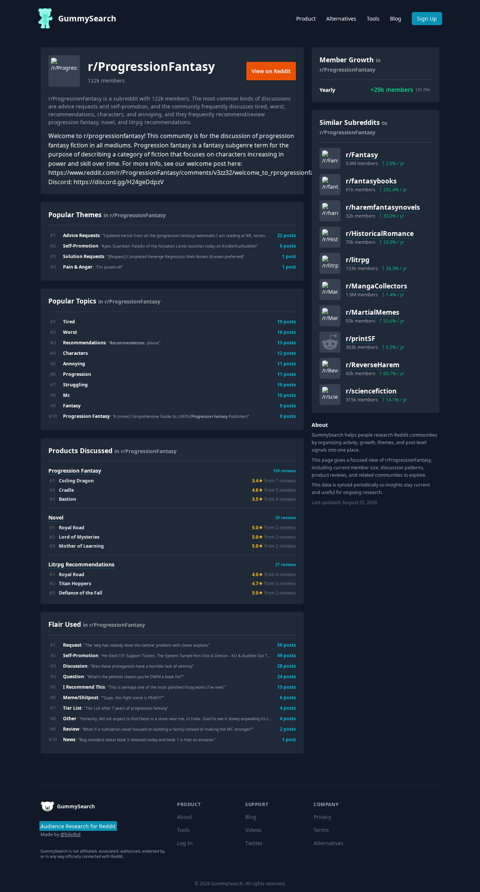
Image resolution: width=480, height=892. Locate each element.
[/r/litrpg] (330, 263)
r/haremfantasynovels (383, 207)
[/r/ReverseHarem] (330, 368)
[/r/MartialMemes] (330, 315)
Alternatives (341, 18)
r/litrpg (357, 259)
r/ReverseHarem (372, 364)
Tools (373, 18)
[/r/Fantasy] (330, 158)
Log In (185, 843)
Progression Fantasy (74, 470)
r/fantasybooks (371, 180)
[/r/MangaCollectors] (330, 289)
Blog (395, 18)
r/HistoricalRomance (380, 233)
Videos (253, 829)
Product (306, 18)
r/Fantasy (362, 154)
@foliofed (70, 834)
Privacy (322, 816)
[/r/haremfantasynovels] (330, 210)
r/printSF (360, 338)
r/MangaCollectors (376, 285)
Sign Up (427, 18)
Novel (55, 517)
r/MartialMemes (372, 312)
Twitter (254, 843)
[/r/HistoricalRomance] (330, 237)
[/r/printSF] (330, 342)
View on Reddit (271, 71)
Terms (321, 829)
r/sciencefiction (371, 390)
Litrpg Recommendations (81, 564)
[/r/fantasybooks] (330, 184)
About (184, 816)
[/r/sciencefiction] (330, 394)
